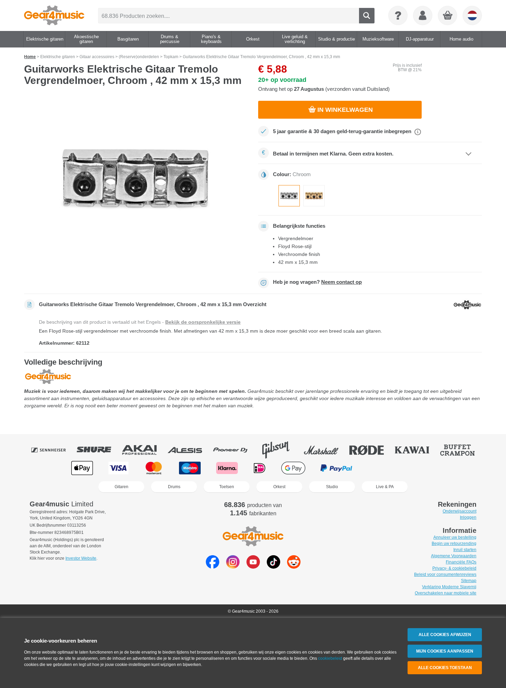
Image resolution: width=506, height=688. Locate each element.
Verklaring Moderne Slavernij (449, 586)
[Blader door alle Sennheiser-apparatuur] (53, 450)
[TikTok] (273, 567)
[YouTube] (253, 567)
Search (367, 15)
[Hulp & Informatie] (398, 15)
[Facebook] (212, 567)
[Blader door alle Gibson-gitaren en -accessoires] (280, 450)
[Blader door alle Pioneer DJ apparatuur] (235, 450)
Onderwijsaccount (459, 511)
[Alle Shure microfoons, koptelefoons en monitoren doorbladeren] (99, 450)
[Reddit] (294, 567)
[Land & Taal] (472, 15)
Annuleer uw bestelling (454, 537)
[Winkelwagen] (447, 15)
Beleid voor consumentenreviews (445, 574)
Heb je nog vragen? (317, 282)
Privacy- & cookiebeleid (454, 568)
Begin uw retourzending (454, 543)
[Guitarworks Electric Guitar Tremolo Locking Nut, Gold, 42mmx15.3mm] (314, 195)
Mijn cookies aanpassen (444, 651)
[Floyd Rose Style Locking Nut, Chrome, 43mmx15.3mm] (136, 180)
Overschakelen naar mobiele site (445, 593)
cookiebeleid (330, 658)
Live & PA (385, 486)
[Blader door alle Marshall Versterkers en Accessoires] (326, 450)
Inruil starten (464, 549)
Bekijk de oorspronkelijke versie (203, 322)
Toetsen (226, 486)
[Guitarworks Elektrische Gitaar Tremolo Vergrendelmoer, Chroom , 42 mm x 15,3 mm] (289, 195)
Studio (332, 486)
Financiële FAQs (461, 562)
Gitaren (121, 486)
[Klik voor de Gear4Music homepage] (54, 15)
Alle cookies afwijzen (445, 634)
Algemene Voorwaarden (453, 555)
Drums (174, 486)
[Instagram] (233, 567)
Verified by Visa (423, 468)
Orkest (279, 486)
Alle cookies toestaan (445, 667)
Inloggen (468, 517)
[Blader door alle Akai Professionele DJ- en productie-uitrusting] (144, 450)
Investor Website (80, 558)
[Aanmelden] (422, 15)
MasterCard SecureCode (381, 468)
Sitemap (468, 580)
